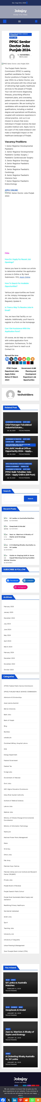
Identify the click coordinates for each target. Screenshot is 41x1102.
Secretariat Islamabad (11, 911)
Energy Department (10, 755)
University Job (9, 934)
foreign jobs (8, 772)
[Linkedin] (15, 359)
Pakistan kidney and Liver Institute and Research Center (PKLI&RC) (18, 445)
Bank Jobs (7, 714)
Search (7, 491)
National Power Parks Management (16, 837)
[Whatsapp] (28, 359)
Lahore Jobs (10, 441)
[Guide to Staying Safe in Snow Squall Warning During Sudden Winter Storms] (6, 556)
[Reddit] (24, 359)
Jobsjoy (20, 11)
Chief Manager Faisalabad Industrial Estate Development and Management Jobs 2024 (18, 428)
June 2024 (7, 629)
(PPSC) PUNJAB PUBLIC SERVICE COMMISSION (19, 34)
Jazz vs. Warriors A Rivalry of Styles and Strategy (19, 1033)
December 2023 (9, 658)
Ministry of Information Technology (16, 826)
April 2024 (7, 641)
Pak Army (7, 860)
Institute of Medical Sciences (14, 800)
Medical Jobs (20, 441)
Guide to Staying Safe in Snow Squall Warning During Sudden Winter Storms (19, 558)
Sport (6, 922)
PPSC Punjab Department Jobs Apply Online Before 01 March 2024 (12, 374)
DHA (5, 749)
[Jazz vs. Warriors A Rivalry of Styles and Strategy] (6, 535)
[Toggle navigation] (19, 21)
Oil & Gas (7, 849)
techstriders (25, 55)
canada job (7, 737)
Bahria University (9, 709)
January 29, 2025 (14, 1013)
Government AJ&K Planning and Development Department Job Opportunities (28, 374)
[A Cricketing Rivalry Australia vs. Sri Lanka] (6, 546)
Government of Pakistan (13, 422)
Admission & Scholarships (13, 697)
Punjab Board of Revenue (12, 886)
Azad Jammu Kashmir (11, 703)
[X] (11, 359)
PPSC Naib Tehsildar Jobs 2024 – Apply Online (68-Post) (20, 473)
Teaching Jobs (9, 928)
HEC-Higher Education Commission (16, 789)
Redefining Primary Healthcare (14, 905)
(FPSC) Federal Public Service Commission (18, 686)
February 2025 (9, 606)
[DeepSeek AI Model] (6, 527)
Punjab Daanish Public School (14, 891)
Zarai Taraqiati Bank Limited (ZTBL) (16, 951)
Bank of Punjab (9, 720)
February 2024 (9, 652)
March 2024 (8, 647)
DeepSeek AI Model (17, 526)
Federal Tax (24, 466)
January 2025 (8, 612)
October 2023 (9, 670)
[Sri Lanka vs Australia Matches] (6, 519)
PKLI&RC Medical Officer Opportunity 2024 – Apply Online (18, 451)
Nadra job (7, 832)
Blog (5, 726)
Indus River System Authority (14, 795)
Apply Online (25, 277)
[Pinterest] (20, 359)
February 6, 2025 (14, 988)
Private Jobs (8, 880)
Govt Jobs (13, 37)
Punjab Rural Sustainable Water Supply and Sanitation (18, 898)
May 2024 (7, 635)
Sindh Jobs (8, 917)
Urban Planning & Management (14, 945)
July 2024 (7, 624)
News (6, 843)
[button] (33, 21)
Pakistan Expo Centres (11, 866)
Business (7, 732)
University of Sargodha (12, 940)
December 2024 (9, 618)
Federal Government (12, 466)
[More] (33, 359)
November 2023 (9, 664)
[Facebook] (7, 359)
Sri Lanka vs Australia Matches (22, 518)
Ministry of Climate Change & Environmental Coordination (19, 819)
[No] (38, 1094)
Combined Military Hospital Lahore (16, 743)
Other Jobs (8, 855)
